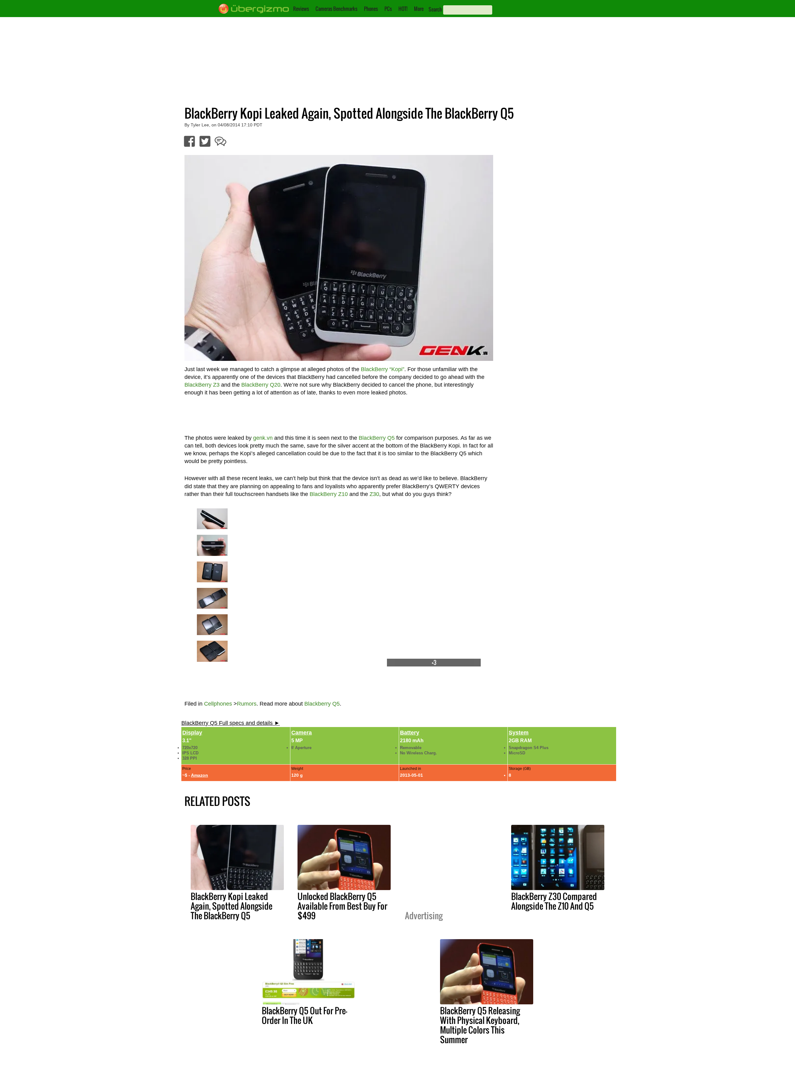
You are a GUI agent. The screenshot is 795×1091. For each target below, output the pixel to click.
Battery (409, 733)
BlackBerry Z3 (202, 385)
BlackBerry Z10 (329, 494)
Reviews (301, 8)
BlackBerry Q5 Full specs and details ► (230, 723)
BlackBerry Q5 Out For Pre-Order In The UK (304, 1015)
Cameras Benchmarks (336, 8)
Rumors (247, 704)
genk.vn (263, 438)
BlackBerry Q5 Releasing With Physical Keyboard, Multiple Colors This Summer (480, 1025)
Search (435, 9)
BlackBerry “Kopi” (382, 369)
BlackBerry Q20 (260, 385)
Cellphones (218, 704)
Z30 (374, 494)
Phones (371, 8)
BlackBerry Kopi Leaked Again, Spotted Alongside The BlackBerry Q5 (231, 906)
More (419, 8)
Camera (301, 733)
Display (192, 733)
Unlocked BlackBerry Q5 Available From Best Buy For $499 (342, 906)
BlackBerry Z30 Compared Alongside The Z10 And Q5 (554, 901)
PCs (388, 8)
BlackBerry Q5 (377, 438)
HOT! (402, 8)
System (519, 733)
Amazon (199, 775)
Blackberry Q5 (322, 704)
